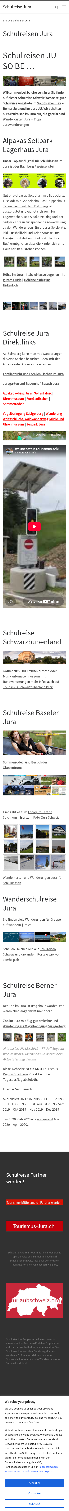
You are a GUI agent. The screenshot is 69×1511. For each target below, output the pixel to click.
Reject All (34, 1503)
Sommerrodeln (13, 404)
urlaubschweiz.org (47, 1264)
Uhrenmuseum (13, 398)
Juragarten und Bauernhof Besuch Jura (31, 383)
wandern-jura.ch (19, 925)
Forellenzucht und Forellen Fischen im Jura (33, 374)
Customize (34, 1493)
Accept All (34, 1483)
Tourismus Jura (38, 1252)
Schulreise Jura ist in (19, 1252)
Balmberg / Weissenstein (37, 166)
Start (6, 20)
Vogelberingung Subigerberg (23, 413)
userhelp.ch (11, 959)
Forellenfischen (37, 398)
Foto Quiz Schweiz (46, 817)
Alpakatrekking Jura (17, 393)
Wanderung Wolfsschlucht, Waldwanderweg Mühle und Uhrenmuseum (33, 418)
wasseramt (45, 1119)
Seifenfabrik (43, 393)
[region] (34, 1453)
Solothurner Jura (49, 103)
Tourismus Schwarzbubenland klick (28, 687)
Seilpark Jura (35, 424)
